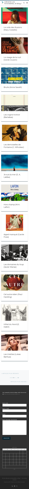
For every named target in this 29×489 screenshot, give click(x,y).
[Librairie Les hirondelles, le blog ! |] (2, 2)
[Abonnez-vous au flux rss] (12, 486)
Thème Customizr (21, 482)
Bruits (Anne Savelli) (13, 87)
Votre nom (5, 403)
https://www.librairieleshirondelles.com (12, 394)
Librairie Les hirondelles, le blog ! (13, 478)
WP (10, 482)
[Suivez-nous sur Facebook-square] (14, 486)
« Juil (14, 469)
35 (18, 377)
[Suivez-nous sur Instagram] (16, 486)
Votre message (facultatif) (9, 419)
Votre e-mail (5, 408)
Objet (3, 414)
